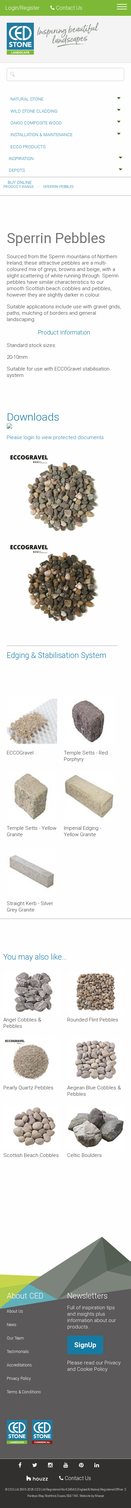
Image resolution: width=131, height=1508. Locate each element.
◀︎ (16, 632)
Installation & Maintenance (41, 134)
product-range (18, 187)
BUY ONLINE (20, 182)
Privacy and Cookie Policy (94, 1366)
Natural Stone (26, 99)
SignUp (85, 1345)
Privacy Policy (19, 1378)
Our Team (15, 1338)
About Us (15, 1311)
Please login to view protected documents (55, 437)
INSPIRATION (21, 158)
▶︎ (113, 632)
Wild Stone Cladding (33, 111)
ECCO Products (27, 146)
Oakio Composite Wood (36, 122)
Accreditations (19, 1365)
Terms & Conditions (24, 1392)
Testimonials (18, 1351)
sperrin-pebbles (58, 187)
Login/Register (22, 8)
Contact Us (68, 8)
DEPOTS (17, 170)
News (11, 1324)
